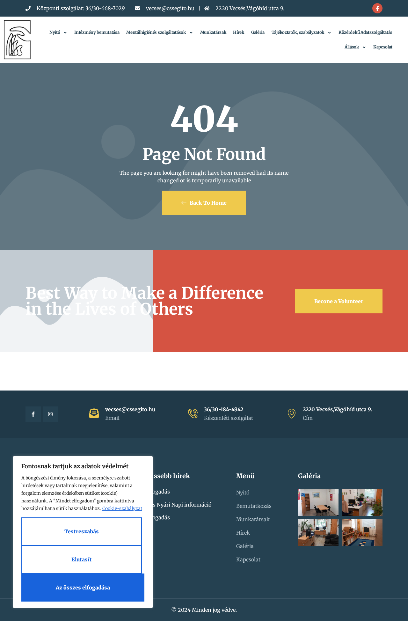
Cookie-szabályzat (122, 508)
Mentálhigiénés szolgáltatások (156, 32)
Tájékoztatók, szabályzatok (298, 32)
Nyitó (54, 32)
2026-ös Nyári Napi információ (173, 504)
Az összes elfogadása (83, 587)
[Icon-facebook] (377, 8)
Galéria (258, 32)
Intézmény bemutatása (96, 32)
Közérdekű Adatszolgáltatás (365, 32)
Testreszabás (81, 531)
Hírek (238, 32)
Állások (352, 47)
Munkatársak (213, 32)
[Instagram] (50, 414)
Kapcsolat (382, 47)
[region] (83, 532)
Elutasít (81, 559)
